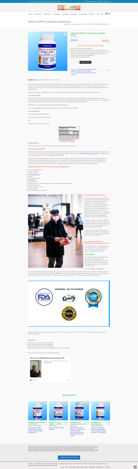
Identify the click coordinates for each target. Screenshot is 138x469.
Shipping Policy (99, 467)
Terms (66, 467)
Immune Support (86, 71)
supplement (86, 73)
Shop (70, 24)
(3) (101, 227)
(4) (102, 251)
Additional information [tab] (44, 80)
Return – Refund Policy (90, 467)
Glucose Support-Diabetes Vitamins (35, 430)
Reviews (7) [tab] (56, 80)
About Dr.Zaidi (79, 467)
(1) (107, 217)
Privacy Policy (72, 467)
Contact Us (107, 467)
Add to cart (85, 62)
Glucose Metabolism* (34, 175)
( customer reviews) (106, 41)
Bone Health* (32, 180)
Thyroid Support (101, 432)
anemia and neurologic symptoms (89, 153)
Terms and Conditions (69, 457)
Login (106, 1)
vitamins (93, 73)
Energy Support (77, 24)
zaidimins (73, 74)
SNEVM (58, 273)
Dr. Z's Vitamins (92, 1)
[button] (65, 34)
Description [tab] (32, 80)
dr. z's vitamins (78, 73)
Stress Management (35, 431)
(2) (89, 223)
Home (66, 24)
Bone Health (73, 426)
